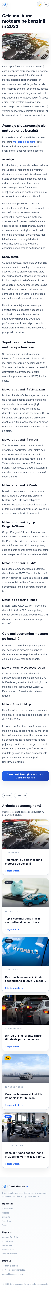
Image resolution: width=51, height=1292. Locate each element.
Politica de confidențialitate (14, 1270)
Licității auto (7, 1241)
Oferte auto (7, 1245)
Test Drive (6, 1221)
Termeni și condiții (10, 1266)
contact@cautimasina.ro (12, 1274)
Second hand (8, 1249)
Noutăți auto (7, 1208)
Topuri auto (21, 795)
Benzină (7, 795)
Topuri (5, 1225)
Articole (5, 1213)
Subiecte (6, 1217)
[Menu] (46, 4)
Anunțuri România (10, 1237)
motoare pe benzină (24, 141)
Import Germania (9, 1253)
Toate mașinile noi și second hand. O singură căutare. (25, 776)
